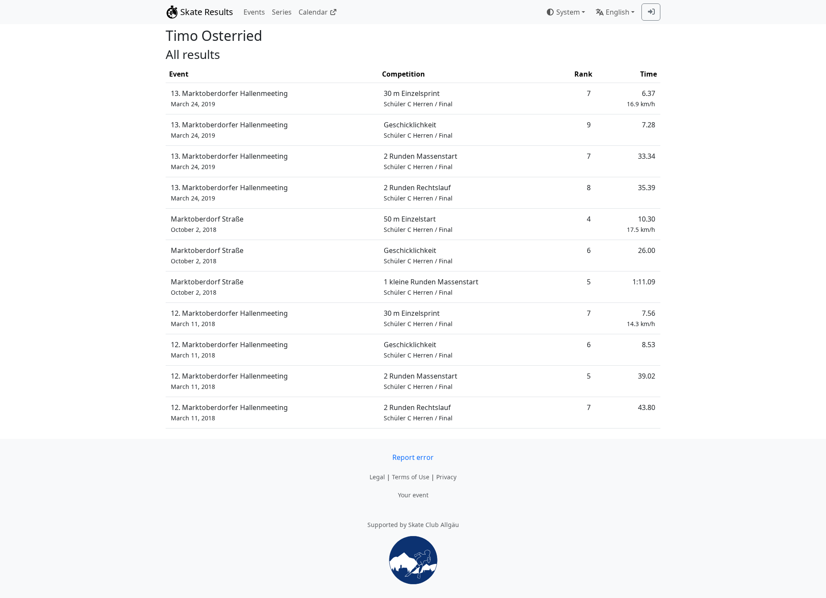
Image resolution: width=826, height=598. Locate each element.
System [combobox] (568, 12)
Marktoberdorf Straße (207, 224)
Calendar (313, 12)
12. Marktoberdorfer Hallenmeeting (229, 318)
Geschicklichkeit (418, 129)
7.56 (641, 318)
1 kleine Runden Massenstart (431, 286)
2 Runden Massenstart (420, 161)
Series (282, 12)
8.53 (648, 344)
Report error (413, 457)
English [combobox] (617, 12)
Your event (413, 495)
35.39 (646, 187)
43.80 (646, 407)
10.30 (641, 224)
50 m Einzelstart (418, 224)
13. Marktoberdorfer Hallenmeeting (229, 98)
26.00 (646, 250)
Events (254, 12)
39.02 (646, 376)
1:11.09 (643, 282)
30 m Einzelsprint (418, 98)
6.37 (641, 98)
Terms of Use (410, 477)
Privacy (446, 477)
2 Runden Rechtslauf (418, 192)
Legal (377, 477)
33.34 (646, 156)
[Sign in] (650, 12)
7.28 (648, 124)
